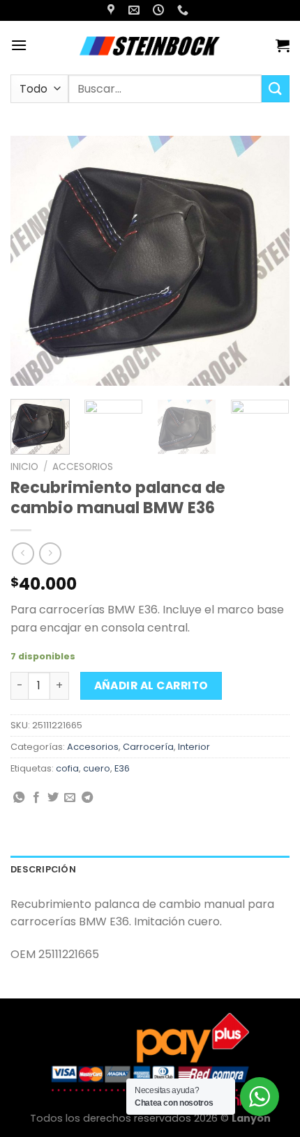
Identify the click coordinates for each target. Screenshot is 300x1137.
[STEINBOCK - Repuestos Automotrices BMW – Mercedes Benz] (151, 45)
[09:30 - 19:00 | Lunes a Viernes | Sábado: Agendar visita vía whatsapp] (160, 10)
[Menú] (18, 45)
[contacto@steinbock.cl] (135, 10)
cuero (96, 768)
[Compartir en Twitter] (53, 798)
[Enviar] (276, 88)
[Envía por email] (69, 798)
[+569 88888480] (184, 10)
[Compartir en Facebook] (36, 798)
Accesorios (82, 466)
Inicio (24, 466)
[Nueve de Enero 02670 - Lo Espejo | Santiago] (112, 10)
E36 (122, 768)
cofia (67, 768)
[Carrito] (283, 45)
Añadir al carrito (151, 685)
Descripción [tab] (43, 869)
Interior (194, 747)
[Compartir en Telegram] (87, 798)
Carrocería (148, 747)
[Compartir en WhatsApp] (18, 798)
